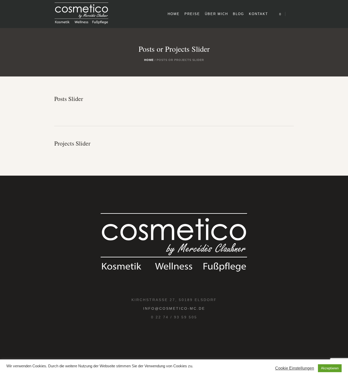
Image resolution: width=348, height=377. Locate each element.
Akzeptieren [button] (330, 368)
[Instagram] (167, 335)
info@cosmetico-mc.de (174, 308)
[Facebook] (179, 335)
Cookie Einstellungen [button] (294, 368)
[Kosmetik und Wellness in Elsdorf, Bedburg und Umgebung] (174, 244)
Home (149, 59)
